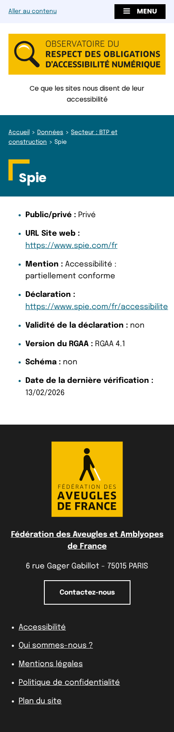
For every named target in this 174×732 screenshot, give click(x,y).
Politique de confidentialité (69, 682)
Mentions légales (51, 664)
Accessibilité (42, 627)
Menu (147, 11)
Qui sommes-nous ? (56, 645)
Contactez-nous (87, 592)
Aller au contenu (32, 11)
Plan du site (40, 701)
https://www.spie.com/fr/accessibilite (96, 307)
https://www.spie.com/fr (71, 246)
